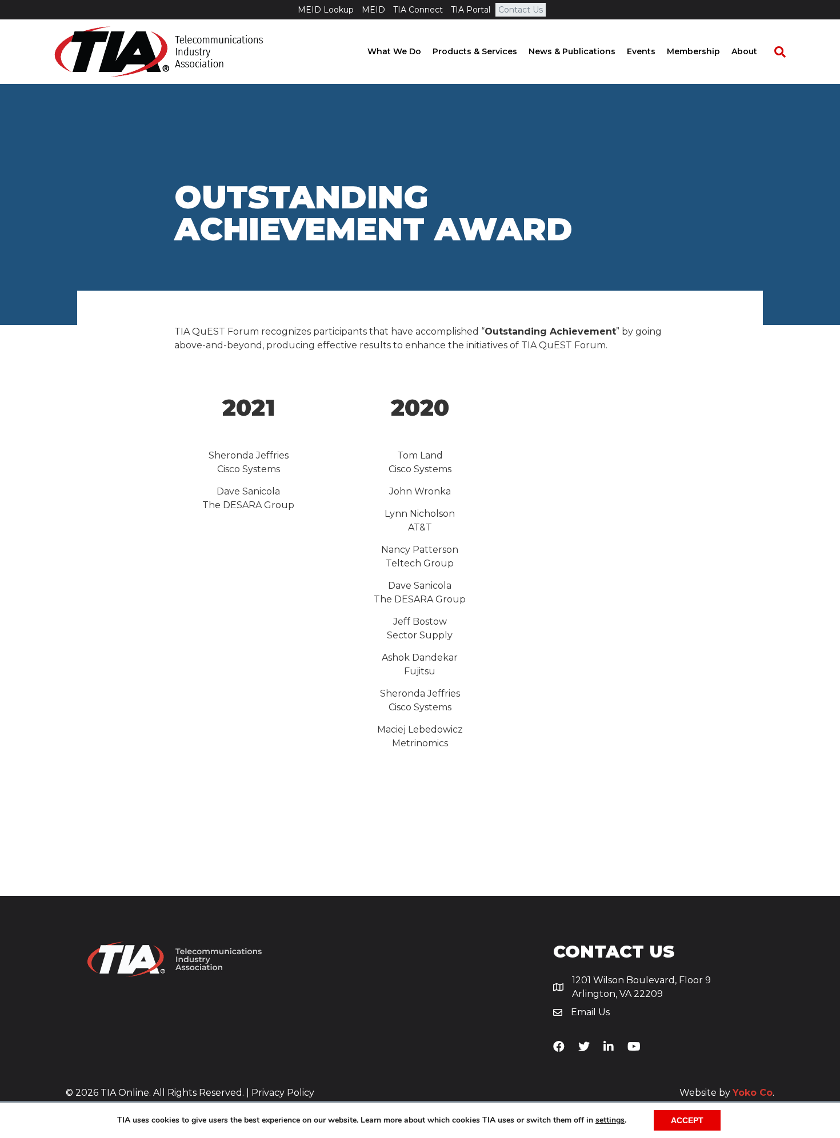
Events (641, 51)
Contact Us (520, 10)
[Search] (774, 52)
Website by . (726, 1092)
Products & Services (475, 51)
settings (610, 1120)
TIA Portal (470, 10)
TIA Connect (418, 10)
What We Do (394, 51)
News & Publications (572, 51)
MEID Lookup (326, 10)
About (744, 51)
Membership (693, 51)
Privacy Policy (282, 1092)
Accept (687, 1120)
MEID (373, 10)
